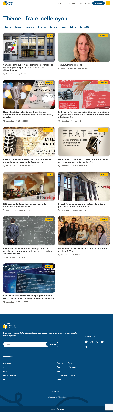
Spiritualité (84, 27)
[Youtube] (102, 341)
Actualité (49, 83)
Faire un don (8, 371)
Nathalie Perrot (67, 68)
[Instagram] (91, 341)
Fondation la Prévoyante (66, 367)
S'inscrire (52, 344)
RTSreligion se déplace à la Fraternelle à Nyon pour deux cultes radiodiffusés (81, 205)
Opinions (53, 27)
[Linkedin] (86, 347)
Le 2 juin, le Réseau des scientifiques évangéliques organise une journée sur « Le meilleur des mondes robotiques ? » (83, 115)
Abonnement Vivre (64, 363)
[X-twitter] (96, 341)
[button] (108, 3)
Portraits (42, 27)
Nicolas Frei (10, 166)
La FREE (9, 210)
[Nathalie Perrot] (59, 68)
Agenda (75, 3)
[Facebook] (86, 341)
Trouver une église (63, 3)
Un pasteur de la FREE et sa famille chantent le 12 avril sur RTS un (83, 249)
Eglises (18, 27)
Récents (8, 27)
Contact (83, 3)
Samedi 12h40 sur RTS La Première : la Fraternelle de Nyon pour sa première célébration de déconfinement (28, 67)
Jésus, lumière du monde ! (71, 64)
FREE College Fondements (67, 375)
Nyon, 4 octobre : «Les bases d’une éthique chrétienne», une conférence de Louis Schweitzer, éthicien (28, 115)
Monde (63, 27)
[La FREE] (4, 210)
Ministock (61, 379)
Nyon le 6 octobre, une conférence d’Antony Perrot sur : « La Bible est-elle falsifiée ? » (83, 160)
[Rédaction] (4, 73)
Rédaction (10, 74)
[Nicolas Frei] (4, 165)
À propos (7, 363)
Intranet (6, 379)
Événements (29, 27)
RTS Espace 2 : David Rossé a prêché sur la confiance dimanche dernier (24, 205)
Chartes (6, 367)
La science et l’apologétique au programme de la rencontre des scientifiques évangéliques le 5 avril (28, 297)
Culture (73, 27)
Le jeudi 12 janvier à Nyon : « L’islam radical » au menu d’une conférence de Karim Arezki (27, 160)
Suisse (50, 35)
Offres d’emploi (9, 375)
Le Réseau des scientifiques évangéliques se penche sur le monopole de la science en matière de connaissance (28, 251)
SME (58, 371)
